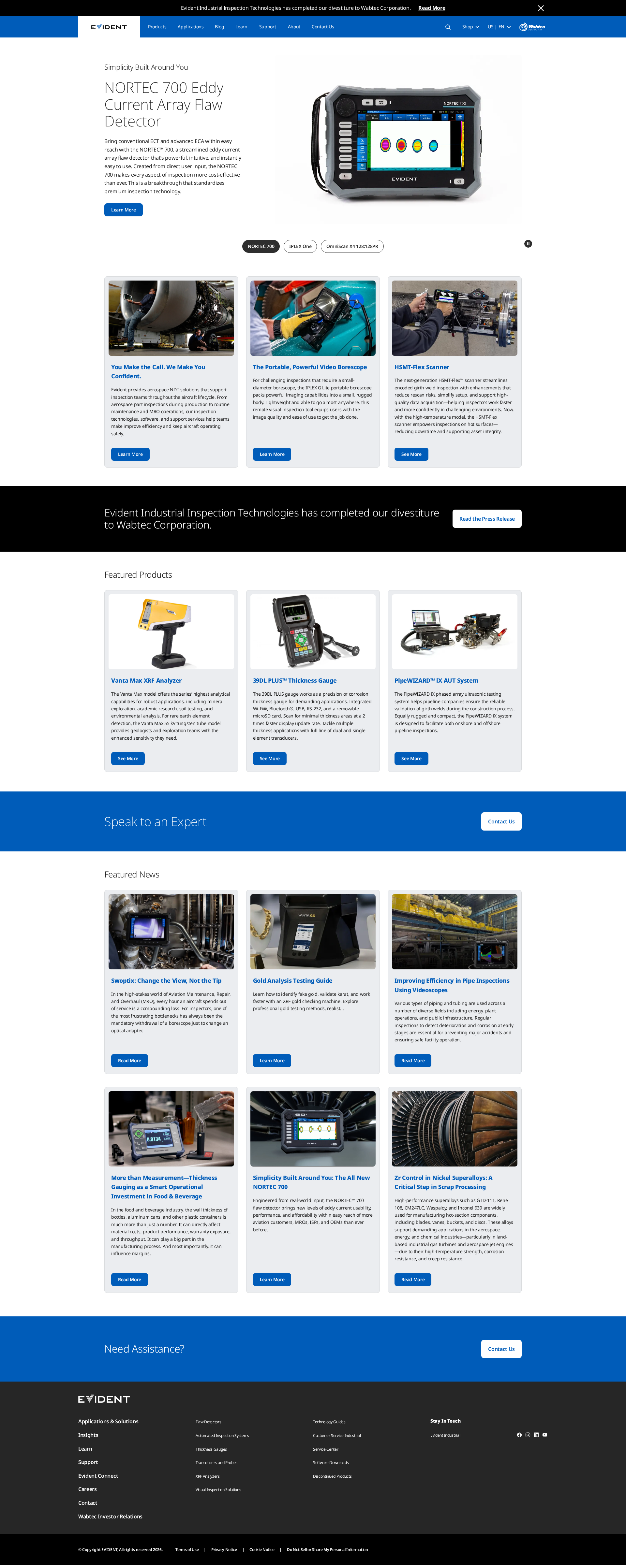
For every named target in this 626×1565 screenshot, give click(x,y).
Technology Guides (329, 1422)
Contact (87, 1502)
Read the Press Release (487, 518)
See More (411, 454)
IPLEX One (300, 246)
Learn (241, 26)
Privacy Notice (224, 1549)
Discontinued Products (332, 1476)
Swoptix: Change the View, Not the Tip (166, 980)
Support (267, 26)
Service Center (325, 1449)
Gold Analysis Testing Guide (293, 980)
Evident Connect (98, 1475)
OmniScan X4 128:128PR (352, 246)
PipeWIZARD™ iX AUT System (436, 680)
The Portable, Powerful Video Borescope (310, 367)
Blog (219, 26)
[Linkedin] (536, 1436)
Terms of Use (187, 1549)
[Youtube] (545, 1436)
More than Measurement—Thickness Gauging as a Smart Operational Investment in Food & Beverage (164, 1187)
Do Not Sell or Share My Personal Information (327, 1549)
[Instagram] (528, 1436)
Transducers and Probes (216, 1462)
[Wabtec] (532, 26)
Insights (88, 1435)
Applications (190, 26)
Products (157, 26)
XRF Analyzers (208, 1476)
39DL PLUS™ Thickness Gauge (295, 680)
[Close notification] (541, 8)
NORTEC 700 (261, 246)
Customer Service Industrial (337, 1435)
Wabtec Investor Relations (110, 1516)
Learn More (123, 210)
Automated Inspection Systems (222, 1435)
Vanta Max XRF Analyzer (146, 680)
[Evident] (109, 26)
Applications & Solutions (108, 1421)
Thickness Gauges (211, 1449)
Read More (431, 7)
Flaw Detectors (208, 1422)
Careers (87, 1489)
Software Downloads (331, 1462)
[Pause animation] (528, 244)
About (294, 26)
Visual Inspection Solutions (218, 1489)
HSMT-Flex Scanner (422, 367)
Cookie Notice (261, 1549)
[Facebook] (519, 1436)
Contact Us (323, 26)
